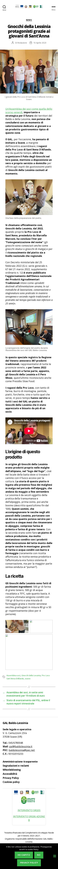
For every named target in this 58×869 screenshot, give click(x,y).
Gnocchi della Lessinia (31, 675)
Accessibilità (10, 773)
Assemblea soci (13, 675)
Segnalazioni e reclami (16, 765)
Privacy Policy (11, 777)
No (38, 855)
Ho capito (24, 855)
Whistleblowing (12, 769)
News (29, 20)
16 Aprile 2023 (39, 42)
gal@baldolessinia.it (20, 746)
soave (27, 678)
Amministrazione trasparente (20, 761)
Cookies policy (11, 782)
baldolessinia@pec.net (22, 750)
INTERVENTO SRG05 (29, 810)
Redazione (22, 42)
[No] (54, 856)
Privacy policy (29, 862)
